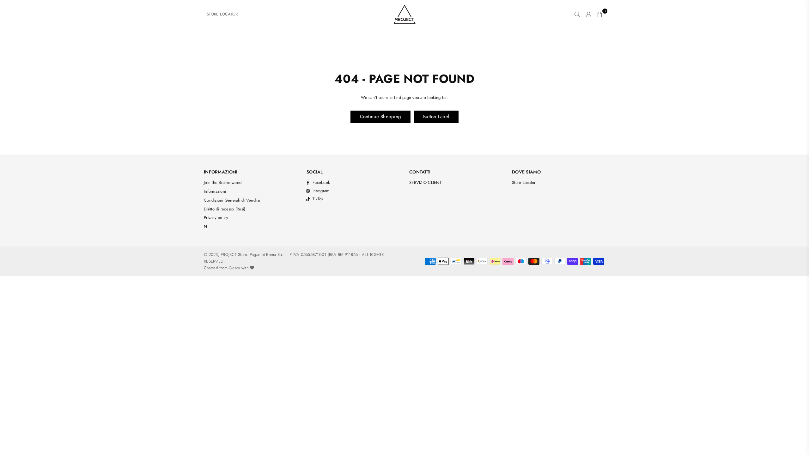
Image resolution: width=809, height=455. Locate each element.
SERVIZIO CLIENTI (425, 182)
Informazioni (215, 191)
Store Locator (523, 182)
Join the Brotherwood (222, 182)
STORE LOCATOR (222, 14)
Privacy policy (216, 218)
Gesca (234, 268)
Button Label (436, 116)
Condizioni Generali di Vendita (232, 200)
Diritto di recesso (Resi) (225, 209)
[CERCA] (577, 14)
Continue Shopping (380, 116)
